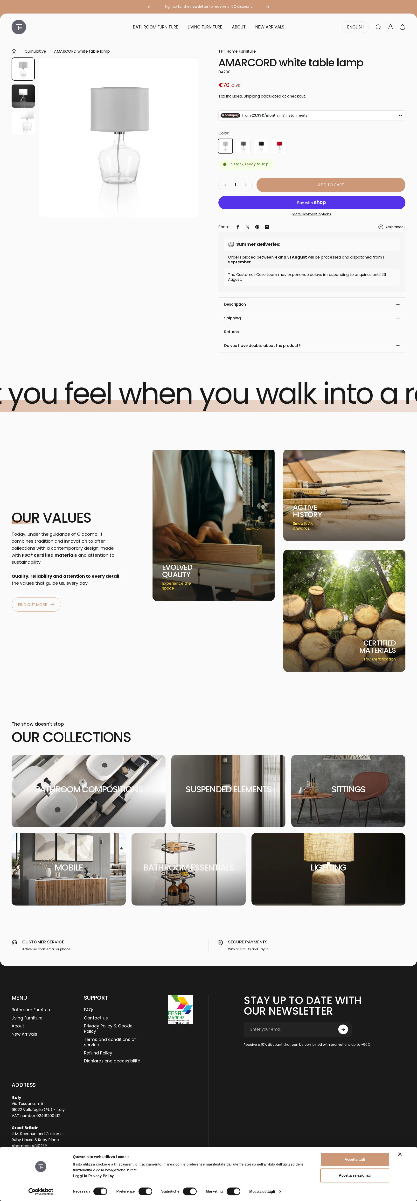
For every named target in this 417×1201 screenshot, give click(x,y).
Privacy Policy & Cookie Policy (108, 1029)
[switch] (145, 1191)
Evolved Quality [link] (177, 571)
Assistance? (395, 227)
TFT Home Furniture (237, 51)
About (18, 1026)
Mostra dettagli (262, 1191)
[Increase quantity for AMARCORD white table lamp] (246, 185)
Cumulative (35, 51)
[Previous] (149, 7)
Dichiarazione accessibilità (112, 1061)
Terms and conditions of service (110, 1042)
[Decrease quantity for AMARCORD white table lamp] (224, 185)
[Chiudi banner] (400, 1154)
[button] (311, 304)
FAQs (89, 1010)
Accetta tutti (355, 1159)
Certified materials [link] (377, 646)
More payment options (311, 214)
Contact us (96, 1018)
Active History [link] (307, 511)
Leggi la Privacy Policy (93, 1176)
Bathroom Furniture (32, 1010)
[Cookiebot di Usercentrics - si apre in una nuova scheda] (41, 1191)
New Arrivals (24, 1034)
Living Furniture (27, 1018)
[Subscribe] (343, 1029)
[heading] (180, 571)
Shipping (252, 96)
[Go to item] (23, 69)
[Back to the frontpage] (14, 51)
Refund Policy (98, 1053)
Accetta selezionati (355, 1175)
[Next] (268, 7)
